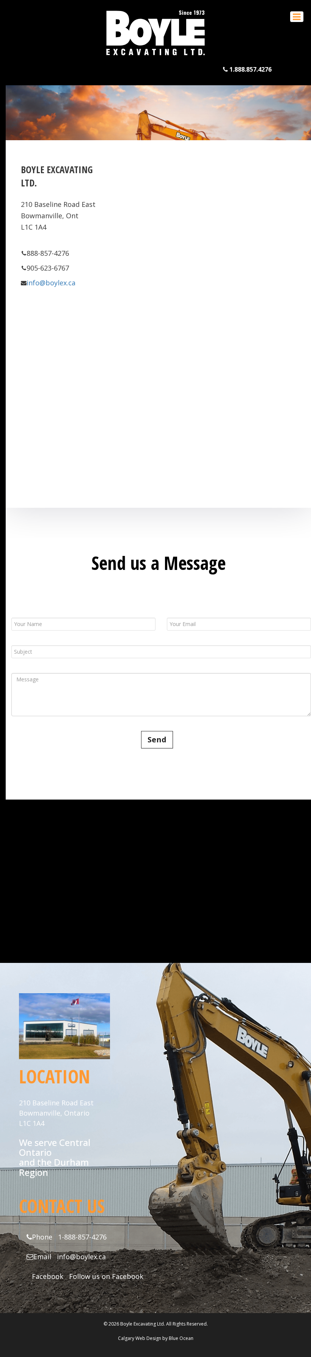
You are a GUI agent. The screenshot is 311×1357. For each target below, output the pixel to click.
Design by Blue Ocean (169, 1338)
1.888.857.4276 (250, 69)
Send (157, 739)
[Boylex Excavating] (155, 56)
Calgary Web (131, 1338)
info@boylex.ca (51, 282)
